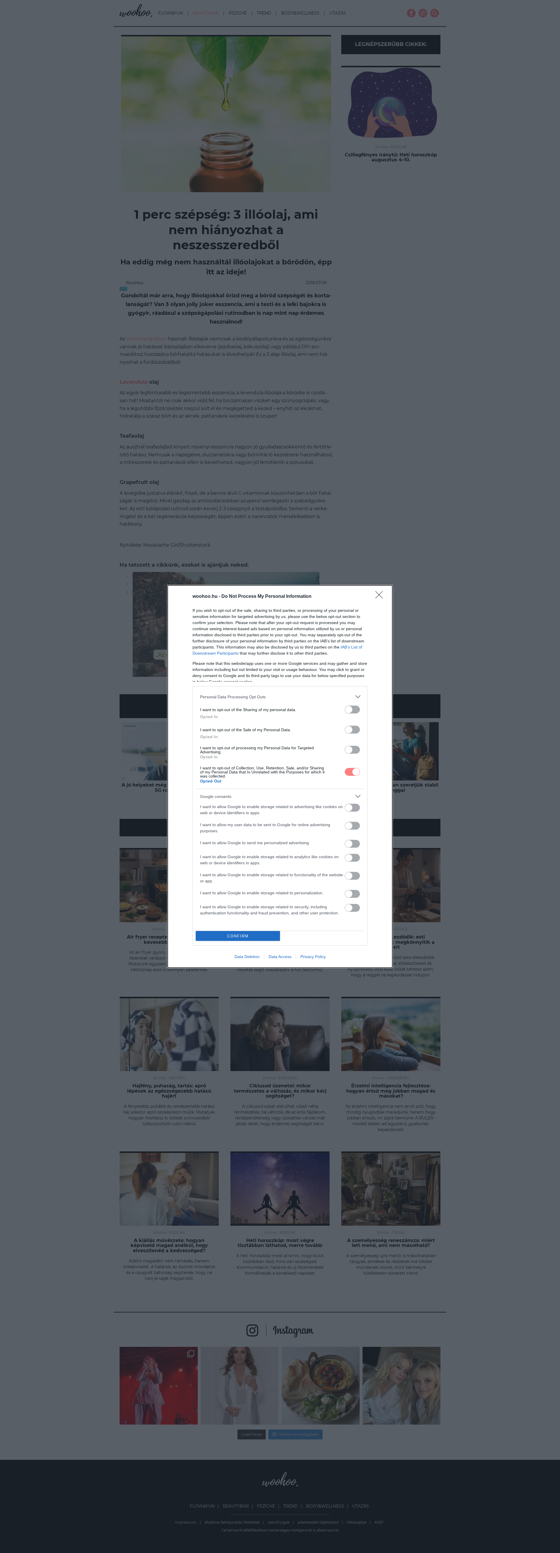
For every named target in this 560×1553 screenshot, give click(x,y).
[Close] (380, 596)
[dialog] (280, 776)
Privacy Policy (313, 956)
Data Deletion (247, 956)
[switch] (352, 709)
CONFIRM (238, 936)
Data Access (280, 956)
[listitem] (280, 697)
